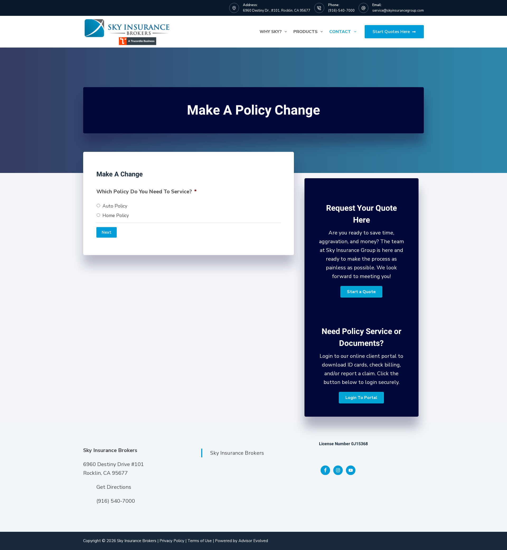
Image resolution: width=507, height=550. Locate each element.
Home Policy (115, 215)
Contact (340, 32)
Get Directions (113, 487)
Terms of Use (199, 540)
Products (305, 32)
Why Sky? (271, 32)
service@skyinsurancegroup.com (398, 10)
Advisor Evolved (253, 540)
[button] (361, 292)
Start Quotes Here (391, 32)
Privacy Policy (171, 540)
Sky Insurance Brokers (237, 453)
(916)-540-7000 (341, 10)
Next (106, 232)
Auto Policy (114, 206)
